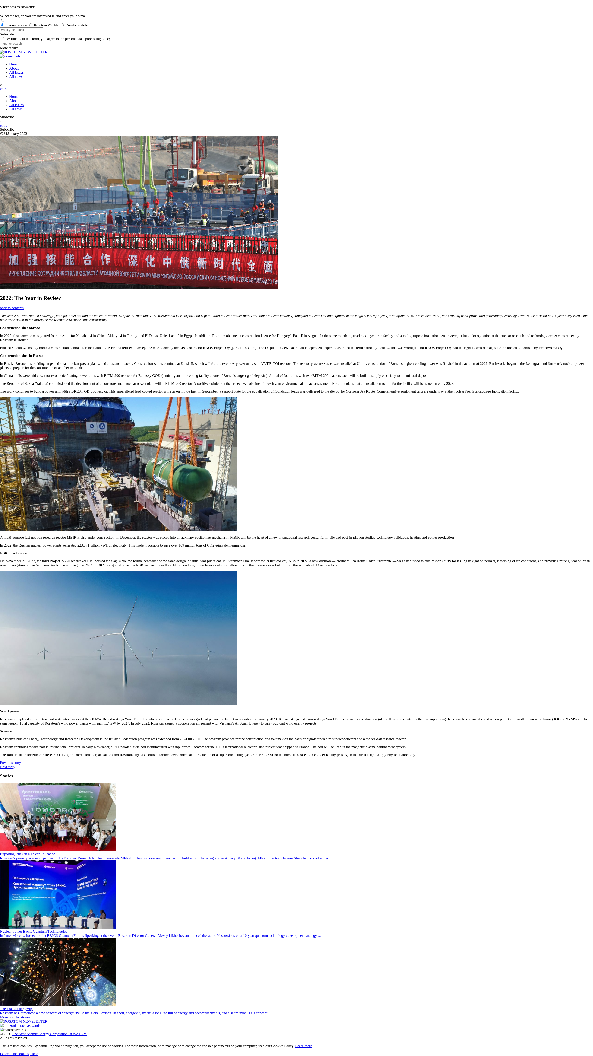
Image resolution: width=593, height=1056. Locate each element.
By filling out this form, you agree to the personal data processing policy (58, 39)
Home (13, 64)
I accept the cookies (14, 1054)
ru (5, 89)
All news (15, 77)
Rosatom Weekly (46, 25)
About (14, 68)
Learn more (303, 1046)
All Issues (16, 72)
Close (34, 1054)
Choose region (16, 25)
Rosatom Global (77, 25)
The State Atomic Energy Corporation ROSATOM (49, 1034)
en (1, 89)
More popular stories (15, 1017)
